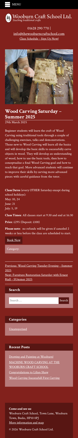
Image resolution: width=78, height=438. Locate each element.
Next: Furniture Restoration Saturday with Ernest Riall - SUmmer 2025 (36, 277)
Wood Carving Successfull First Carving (34, 378)
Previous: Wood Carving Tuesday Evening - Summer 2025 (38, 268)
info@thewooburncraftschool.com (39, 33)
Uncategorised (18, 329)
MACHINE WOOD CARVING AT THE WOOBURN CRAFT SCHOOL (34, 364)
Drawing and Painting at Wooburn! (31, 357)
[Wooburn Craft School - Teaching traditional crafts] (39, 18)
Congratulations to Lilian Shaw (28, 372)
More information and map (26, 423)
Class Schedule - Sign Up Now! (39, 39)
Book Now (13, 240)
